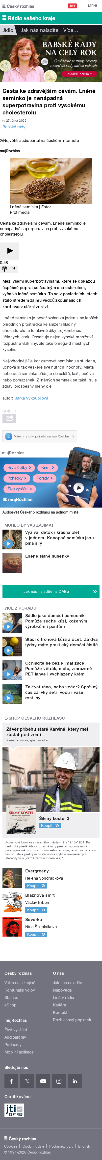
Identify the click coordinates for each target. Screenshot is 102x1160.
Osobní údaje (34, 1146)
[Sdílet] (13, 269)
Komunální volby (19, 990)
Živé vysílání (17, 488)
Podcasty (13, 1044)
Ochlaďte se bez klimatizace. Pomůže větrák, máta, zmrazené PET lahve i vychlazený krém (58, 668)
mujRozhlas (13, 453)
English (84, 1146)
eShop (10, 1005)
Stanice (11, 997)
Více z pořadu (20, 608)
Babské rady (13, 127)
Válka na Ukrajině (19, 982)
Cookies (11, 1146)
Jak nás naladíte (39, 30)
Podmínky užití (61, 1146)
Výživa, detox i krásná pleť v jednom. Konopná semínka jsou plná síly (59, 538)
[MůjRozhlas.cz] (10, 151)
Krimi (45, 467)
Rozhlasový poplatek (72, 1020)
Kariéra (59, 1005)
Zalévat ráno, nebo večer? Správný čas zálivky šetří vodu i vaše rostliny (61, 692)
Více (70, 30)
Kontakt (60, 1012)
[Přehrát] (9, 251)
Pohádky (15, 478)
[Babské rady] (51, 58)
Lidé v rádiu (63, 997)
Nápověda (62, 990)
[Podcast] (4, 269)
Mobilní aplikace (19, 1052)
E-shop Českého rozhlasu (34, 718)
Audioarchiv (15, 1037)
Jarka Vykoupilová (31, 398)
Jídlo (7, 30)
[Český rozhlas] (18, 6)
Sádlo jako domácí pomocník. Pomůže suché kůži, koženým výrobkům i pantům (56, 621)
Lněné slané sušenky (47, 556)
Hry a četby (17, 467)
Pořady (43, 478)
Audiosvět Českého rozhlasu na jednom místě (40, 512)
